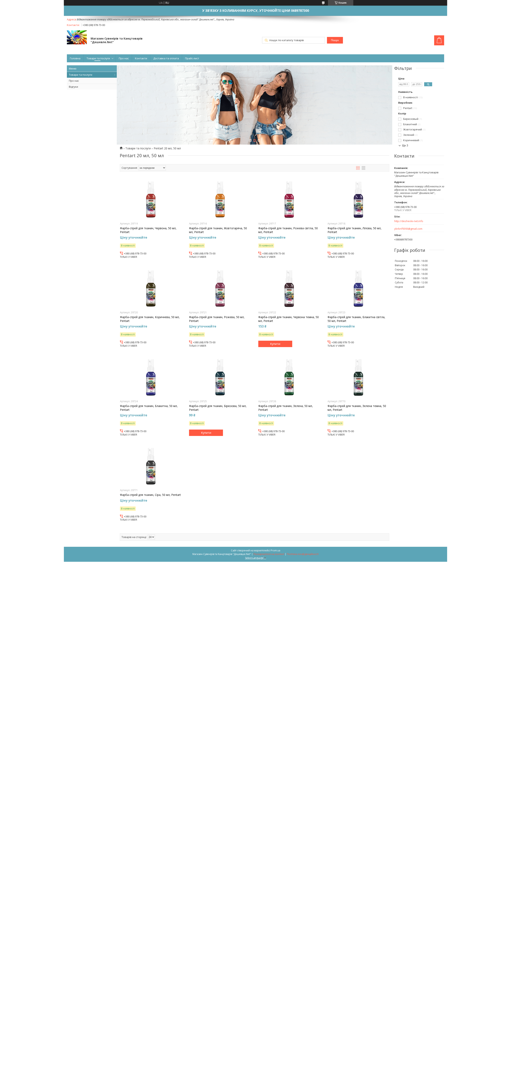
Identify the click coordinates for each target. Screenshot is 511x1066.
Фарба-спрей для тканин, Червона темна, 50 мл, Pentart (288, 319)
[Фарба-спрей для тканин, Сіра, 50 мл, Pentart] (151, 466)
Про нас (124, 58)
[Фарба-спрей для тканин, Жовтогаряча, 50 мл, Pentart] (220, 199)
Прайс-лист (192, 58)
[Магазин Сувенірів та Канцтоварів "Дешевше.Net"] (77, 37)
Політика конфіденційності (303, 554)
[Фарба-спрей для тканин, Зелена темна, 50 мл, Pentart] (358, 377)
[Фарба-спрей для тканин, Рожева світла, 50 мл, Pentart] (289, 199)
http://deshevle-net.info (408, 221)
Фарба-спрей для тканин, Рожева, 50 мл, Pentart (217, 319)
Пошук (335, 40)
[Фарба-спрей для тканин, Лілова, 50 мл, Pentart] (358, 199)
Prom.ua (275, 550)
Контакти (141, 58)
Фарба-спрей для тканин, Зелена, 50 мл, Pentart (285, 407)
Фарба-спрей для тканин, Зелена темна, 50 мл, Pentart (357, 407)
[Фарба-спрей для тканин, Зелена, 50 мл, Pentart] (289, 377)
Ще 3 (405, 145)
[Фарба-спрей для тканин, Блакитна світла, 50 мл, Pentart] (358, 288)
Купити (275, 344)
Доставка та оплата (166, 58)
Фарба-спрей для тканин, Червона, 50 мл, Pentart (148, 230)
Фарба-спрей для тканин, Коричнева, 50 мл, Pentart (150, 319)
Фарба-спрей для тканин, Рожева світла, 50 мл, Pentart (288, 230)
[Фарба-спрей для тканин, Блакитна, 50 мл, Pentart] (151, 377)
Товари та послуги (98, 58)
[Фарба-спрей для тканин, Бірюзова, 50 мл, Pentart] (220, 377)
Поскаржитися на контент (269, 554)
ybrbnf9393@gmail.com (408, 228)
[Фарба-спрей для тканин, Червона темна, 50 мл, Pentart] (289, 288)
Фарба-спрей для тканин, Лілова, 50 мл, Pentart (354, 230)
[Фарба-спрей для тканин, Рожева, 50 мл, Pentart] (220, 288)
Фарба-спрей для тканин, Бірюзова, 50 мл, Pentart (218, 407)
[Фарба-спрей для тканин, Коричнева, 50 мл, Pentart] (151, 288)
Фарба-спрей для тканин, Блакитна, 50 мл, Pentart (149, 407)
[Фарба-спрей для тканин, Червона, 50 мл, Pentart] (151, 199)
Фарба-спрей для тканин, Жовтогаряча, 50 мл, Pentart (218, 230)
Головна (75, 58)
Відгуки (73, 86)
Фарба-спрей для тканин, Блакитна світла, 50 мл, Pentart (356, 319)
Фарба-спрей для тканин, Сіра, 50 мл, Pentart (150, 495)
